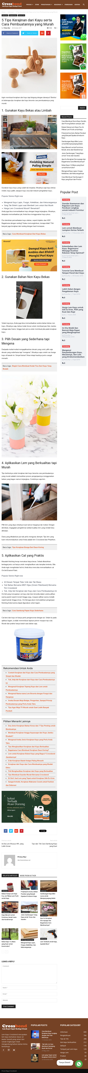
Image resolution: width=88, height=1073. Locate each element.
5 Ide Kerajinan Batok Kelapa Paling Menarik (26, 761)
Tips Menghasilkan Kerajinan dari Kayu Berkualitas (28, 747)
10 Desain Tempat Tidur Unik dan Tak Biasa (22, 582)
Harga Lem (64, 1052)
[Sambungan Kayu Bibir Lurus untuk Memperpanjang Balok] (48, 886)
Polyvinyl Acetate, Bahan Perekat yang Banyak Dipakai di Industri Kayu (29, 894)
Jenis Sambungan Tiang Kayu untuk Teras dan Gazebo (29, 917)
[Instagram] (9, 1050)
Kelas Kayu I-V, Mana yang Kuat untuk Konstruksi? (8, 944)
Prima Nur (7, 28)
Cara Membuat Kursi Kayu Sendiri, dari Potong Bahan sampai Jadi (74, 122)
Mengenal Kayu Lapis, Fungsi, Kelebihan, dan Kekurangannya (30, 202)
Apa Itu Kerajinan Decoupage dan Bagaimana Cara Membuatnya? (74, 160)
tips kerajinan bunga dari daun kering (28, 547)
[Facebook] (3, 1050)
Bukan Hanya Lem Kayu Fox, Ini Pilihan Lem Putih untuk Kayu (10, 896)
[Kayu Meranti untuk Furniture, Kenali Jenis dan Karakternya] (10, 907)
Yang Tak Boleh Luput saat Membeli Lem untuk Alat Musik (28, 205)
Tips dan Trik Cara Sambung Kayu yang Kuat (44, 845)
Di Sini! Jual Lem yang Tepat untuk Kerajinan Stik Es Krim (31, 778)
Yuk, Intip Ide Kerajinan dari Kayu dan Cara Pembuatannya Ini (30, 591)
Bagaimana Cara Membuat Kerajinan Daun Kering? (28, 750)
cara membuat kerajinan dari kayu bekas (29, 234)
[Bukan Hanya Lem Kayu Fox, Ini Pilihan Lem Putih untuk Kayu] (10, 886)
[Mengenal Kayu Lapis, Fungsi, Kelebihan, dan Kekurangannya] (29, 934)
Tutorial (63, 1059)
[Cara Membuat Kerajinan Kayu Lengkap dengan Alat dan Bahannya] (35, 1034)
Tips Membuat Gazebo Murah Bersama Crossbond (28, 775)
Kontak (77, 4)
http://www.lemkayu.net (24, 860)
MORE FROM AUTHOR (28, 876)
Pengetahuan (46, 4)
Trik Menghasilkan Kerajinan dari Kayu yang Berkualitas (30, 771)
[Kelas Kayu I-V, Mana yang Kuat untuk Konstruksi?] (10, 934)
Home (4, 12)
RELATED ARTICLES (10, 876)
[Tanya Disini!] (78, 1064)
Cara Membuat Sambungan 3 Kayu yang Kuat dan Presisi (72, 178)
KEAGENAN (57, 4)
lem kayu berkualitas (27, 940)
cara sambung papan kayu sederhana (27, 610)
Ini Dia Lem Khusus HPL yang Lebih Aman (12, 845)
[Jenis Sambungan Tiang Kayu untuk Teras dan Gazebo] (29, 907)
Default (63, 1046)
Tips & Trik (21, 15)
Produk (29, 4)
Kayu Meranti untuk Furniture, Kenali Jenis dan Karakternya (9, 917)
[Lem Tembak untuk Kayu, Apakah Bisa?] (48, 934)
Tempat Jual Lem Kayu (68, 1049)
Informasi (11, 12)
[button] (83, 4)
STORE (37, 4)
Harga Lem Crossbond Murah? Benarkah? (22, 208)
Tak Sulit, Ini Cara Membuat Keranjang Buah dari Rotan (48, 1046)
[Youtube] (14, 1050)
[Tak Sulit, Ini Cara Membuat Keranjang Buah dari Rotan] (35, 1046)
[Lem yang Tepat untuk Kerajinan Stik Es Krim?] (35, 1058)
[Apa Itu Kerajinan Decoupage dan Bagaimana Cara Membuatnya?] (48, 908)
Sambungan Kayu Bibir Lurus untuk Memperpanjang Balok (47, 896)
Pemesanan (69, 4)
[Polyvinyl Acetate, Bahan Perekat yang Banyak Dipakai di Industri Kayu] (29, 885)
